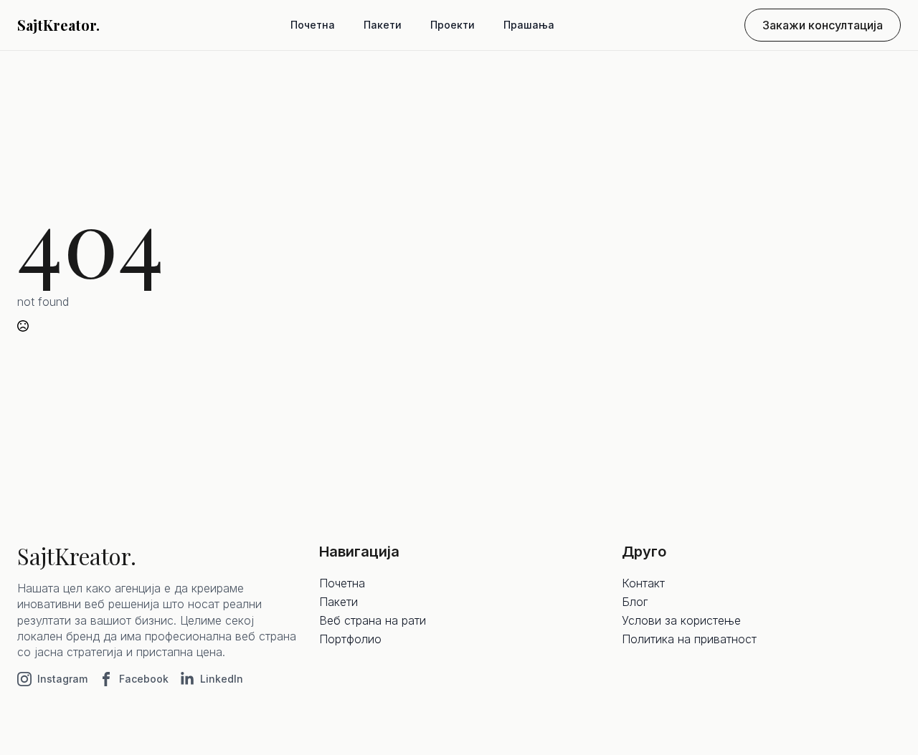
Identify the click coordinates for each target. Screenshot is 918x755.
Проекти (452, 25)
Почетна (312, 25)
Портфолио (350, 639)
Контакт (643, 583)
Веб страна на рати (372, 620)
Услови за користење (681, 620)
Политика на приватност (689, 639)
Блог (635, 602)
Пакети (383, 25)
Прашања (528, 25)
